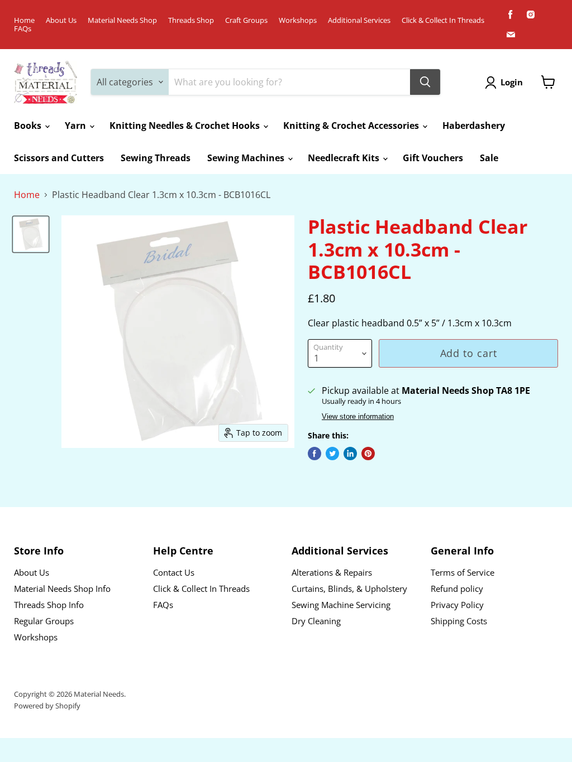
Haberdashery (473, 125)
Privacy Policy (457, 604)
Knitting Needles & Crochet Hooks (185, 125)
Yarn (76, 125)
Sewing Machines (247, 158)
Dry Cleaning (316, 620)
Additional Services (359, 20)
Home (24, 20)
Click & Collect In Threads (443, 20)
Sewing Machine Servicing (341, 604)
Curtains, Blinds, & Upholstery (349, 588)
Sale (489, 158)
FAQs (22, 29)
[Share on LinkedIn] (350, 453)
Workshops (298, 20)
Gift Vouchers (433, 158)
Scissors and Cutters (59, 158)
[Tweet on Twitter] (332, 453)
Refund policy (457, 588)
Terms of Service (462, 572)
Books (29, 125)
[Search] (425, 82)
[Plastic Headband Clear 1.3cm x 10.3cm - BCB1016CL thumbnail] (31, 234)
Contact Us (173, 572)
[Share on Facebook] (314, 453)
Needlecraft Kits (345, 158)
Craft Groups (246, 20)
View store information (358, 417)
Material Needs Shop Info (62, 588)
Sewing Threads (155, 158)
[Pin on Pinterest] (368, 453)
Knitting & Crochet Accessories (352, 125)
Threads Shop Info (49, 604)
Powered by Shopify (47, 706)
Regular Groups (44, 620)
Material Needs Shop (122, 20)
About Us (61, 20)
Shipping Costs (459, 620)
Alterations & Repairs (332, 572)
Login (511, 82)
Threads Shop (191, 20)
